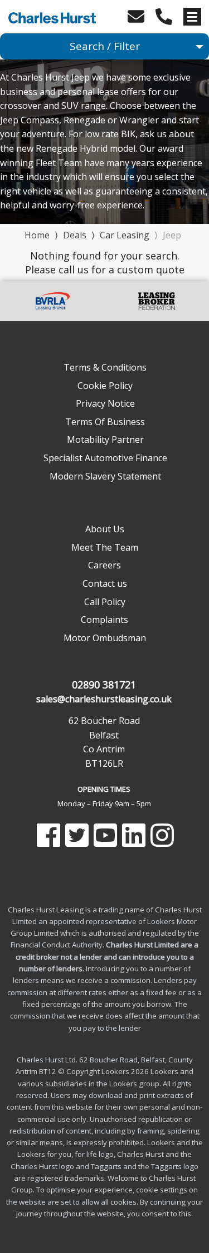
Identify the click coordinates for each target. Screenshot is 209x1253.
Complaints (104, 619)
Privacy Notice (105, 403)
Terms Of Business (105, 422)
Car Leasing (124, 235)
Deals (74, 235)
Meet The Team (104, 547)
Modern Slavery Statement (105, 476)
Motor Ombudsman (105, 638)
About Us (104, 529)
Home (37, 234)
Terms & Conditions (105, 367)
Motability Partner (105, 439)
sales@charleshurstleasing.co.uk (104, 699)
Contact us (104, 583)
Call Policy (104, 602)
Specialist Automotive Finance (105, 458)
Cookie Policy (105, 386)
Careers (104, 565)
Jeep (172, 235)
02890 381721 (104, 684)
